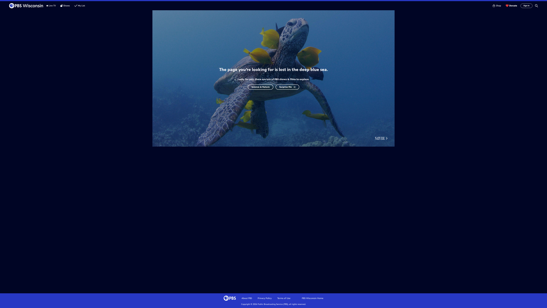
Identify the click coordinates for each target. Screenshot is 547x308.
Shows (66, 5)
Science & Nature (261, 87)
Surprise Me (285, 87)
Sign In (526, 6)
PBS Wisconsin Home (312, 298)
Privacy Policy (265, 298)
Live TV (52, 5)
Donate (513, 5)
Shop (498, 5)
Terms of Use (283, 298)
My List (81, 5)
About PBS (247, 298)
